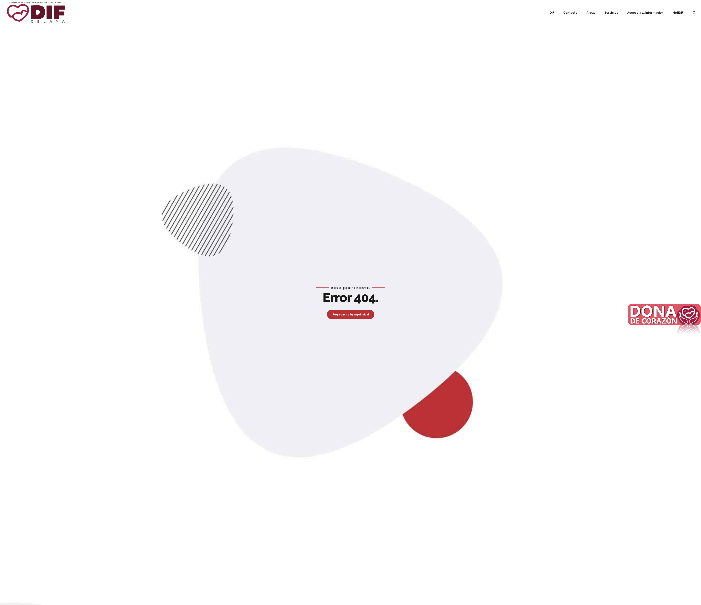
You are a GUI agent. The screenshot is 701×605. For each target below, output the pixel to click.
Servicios (611, 12)
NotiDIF (678, 12)
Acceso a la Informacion (645, 12)
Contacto (570, 12)
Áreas (591, 12)
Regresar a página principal (350, 314)
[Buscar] (694, 12)
